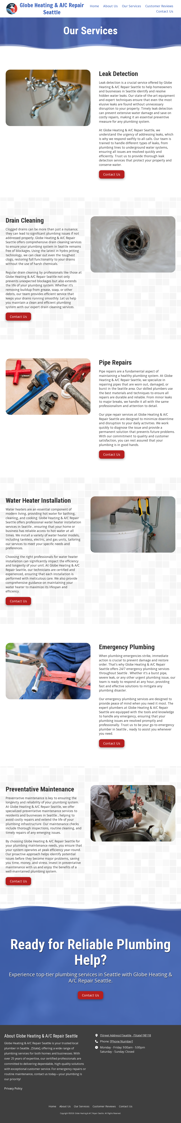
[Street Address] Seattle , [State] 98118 (125, 1035)
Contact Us (111, 174)
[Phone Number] (121, 1041)
